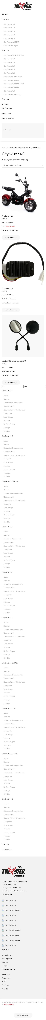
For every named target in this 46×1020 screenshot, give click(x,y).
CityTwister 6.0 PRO (11, 87)
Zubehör (7, 431)
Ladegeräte (8, 413)
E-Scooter (5, 50)
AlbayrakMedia (9, 1004)
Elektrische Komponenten (13, 403)
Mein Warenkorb (8, 118)
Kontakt (5, 104)
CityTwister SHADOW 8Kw (14, 55)
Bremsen (7, 399)
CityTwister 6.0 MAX (11, 42)
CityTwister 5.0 (9, 73)
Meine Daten (6, 113)
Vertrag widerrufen (23, 1015)
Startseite (5, 14)
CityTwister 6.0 (9, 38)
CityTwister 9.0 (7, 799)
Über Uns (5, 99)
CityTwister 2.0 (9, 28)
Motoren (7, 420)
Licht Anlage (8, 417)
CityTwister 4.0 (9, 35)
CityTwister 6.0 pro (11, 46)
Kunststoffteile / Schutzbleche (14, 410)
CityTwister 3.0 (9, 31)
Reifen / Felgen (9, 424)
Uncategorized (7, 849)
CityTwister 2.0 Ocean (10, 481)
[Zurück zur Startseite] (23, 6)
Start (3, 147)
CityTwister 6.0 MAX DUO (14, 84)
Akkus (6, 396)
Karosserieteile (9, 406)
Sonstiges (7, 428)
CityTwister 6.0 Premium (13, 77)
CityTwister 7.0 (9, 91)
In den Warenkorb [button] (11, 237)
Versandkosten (10, 226)
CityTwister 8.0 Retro (9, 754)
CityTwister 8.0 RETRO (12, 94)
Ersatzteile (5, 19)
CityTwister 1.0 (9, 24)
